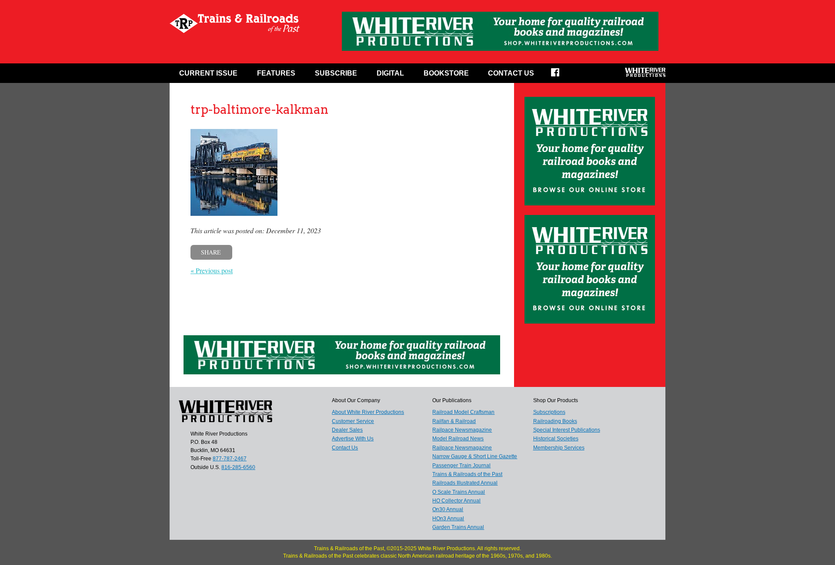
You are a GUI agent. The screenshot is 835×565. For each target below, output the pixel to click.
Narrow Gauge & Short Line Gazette (474, 456)
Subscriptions (549, 412)
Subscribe (336, 73)
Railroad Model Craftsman (463, 412)
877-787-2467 (230, 459)
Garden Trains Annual (458, 527)
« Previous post (211, 270)
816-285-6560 (238, 467)
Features (276, 73)
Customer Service (353, 421)
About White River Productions (368, 412)
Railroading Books (555, 421)
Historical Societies (555, 439)
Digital (390, 73)
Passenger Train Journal (461, 466)
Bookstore (446, 73)
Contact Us (511, 73)
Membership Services (558, 448)
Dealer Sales (347, 430)
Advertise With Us (353, 439)
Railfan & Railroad (454, 421)
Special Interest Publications (566, 430)
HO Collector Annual (456, 501)
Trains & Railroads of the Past (467, 474)
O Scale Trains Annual (458, 492)
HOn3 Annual (448, 518)
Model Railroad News (458, 439)
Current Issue (208, 73)
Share (211, 252)
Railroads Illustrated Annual (465, 483)
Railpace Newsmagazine (462, 430)
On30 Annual (447, 509)
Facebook (561, 75)
